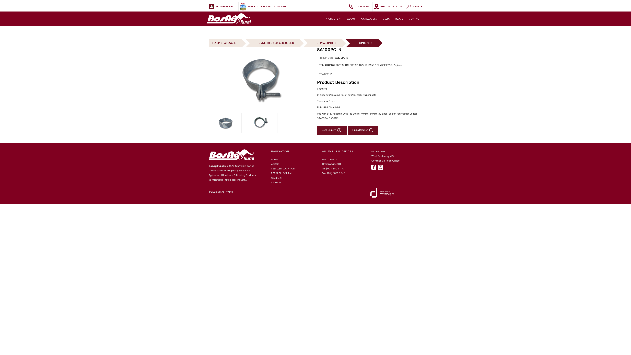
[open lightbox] (261, 80)
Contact (415, 18)
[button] (334, 18)
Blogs (399, 18)
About (351, 18)
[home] (229, 18)
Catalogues (369, 18)
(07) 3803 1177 (335, 168)
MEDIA (386, 18)
